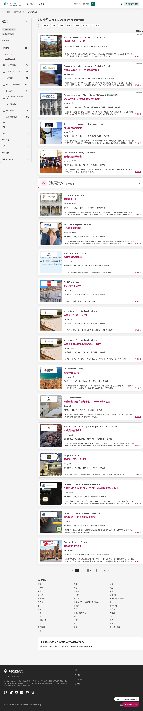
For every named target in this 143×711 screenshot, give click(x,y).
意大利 (40, 587)
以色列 (40, 602)
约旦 (39, 630)
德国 (75, 587)
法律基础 (85, 25)
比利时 (76, 595)
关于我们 (78, 675)
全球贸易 (96, 25)
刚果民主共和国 (44, 620)
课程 (31, 4)
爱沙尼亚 (113, 602)
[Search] (93, 4)
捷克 (111, 620)
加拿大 (76, 605)
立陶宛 (40, 623)
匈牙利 (112, 609)
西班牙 (76, 591)
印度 (39, 613)
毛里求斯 (113, 605)
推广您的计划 (79, 679)
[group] (92, 25)
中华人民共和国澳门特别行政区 (86, 602)
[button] (9, 29)
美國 (75, 584)
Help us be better (131, 704)
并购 (68, 25)
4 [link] (90, 570)
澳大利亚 (41, 598)
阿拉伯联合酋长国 (117, 598)
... (99, 570)
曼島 (75, 623)
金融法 (61, 25)
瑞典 (111, 623)
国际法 (76, 25)
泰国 (75, 627)
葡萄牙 (76, 598)
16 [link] (104, 570)
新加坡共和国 (115, 627)
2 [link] (81, 570)
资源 (42, 4)
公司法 (45, 25)
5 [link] (94, 570)
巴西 (39, 616)
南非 (39, 591)
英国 (39, 584)
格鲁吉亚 (77, 620)
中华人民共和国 (80, 613)
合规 (53, 25)
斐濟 (75, 616)
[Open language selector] (121, 4)
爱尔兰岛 (113, 595)
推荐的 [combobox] (138, 31)
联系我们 (78, 684)
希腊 (39, 609)
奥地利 (40, 595)
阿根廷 (112, 613)
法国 (111, 584)
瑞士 (111, 591)
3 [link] (85, 570)
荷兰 (111, 587)
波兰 (39, 605)
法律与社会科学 (10, 54)
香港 (75, 609)
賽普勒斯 (41, 627)
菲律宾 (112, 616)
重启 (27, 21)
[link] (32, 12)
